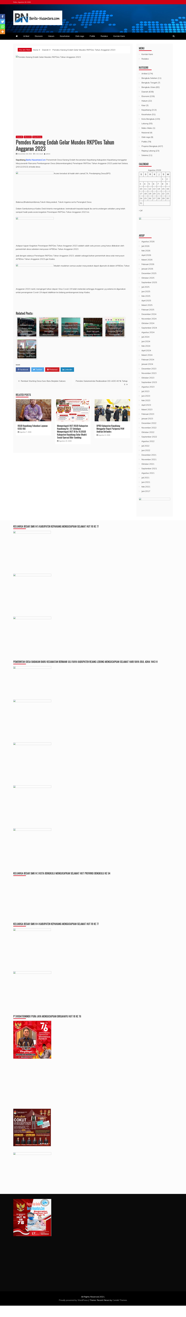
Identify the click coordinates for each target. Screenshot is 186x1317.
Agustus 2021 (147, 473)
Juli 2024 (145, 337)
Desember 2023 (148, 368)
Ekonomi (39, 36)
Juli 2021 (145, 477)
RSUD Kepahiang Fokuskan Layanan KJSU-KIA (33, 427)
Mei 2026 (145, 250)
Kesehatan (65, 36)
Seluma (144, 155)
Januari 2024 (147, 364)
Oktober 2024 (147, 323)
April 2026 (146, 255)
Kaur (143, 105)
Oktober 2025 (147, 278)
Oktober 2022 (147, 432)
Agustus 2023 (147, 386)
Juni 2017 (145, 491)
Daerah (19, 137)
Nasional (145, 132)
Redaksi (104, 36)
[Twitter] (2, 21)
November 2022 (149, 427)
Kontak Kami (119, 36)
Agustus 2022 (147, 441)
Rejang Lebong (148, 150)
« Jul (140, 210)
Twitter (38, 369)
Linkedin (68, 369)
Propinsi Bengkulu (149, 146)
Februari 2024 (147, 359)
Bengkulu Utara (148, 87)
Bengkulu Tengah (149, 82)
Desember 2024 (148, 314)
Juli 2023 (145, 391)
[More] (2, 31)
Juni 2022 (145, 450)
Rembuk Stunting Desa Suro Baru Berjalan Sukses (43, 381)
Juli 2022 (145, 446)
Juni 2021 (145, 482)
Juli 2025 (145, 287)
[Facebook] (2, 16)
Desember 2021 (148, 455)
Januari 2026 (147, 268)
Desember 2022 (148, 423)
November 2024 (149, 318)
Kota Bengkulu (147, 119)
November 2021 (149, 459)
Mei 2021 (145, 486)
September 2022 (149, 436)
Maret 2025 (146, 305)
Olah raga (79, 36)
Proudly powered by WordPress (73, 1297)
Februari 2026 (147, 264)
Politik (92, 36)
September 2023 (149, 382)
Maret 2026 (146, 259)
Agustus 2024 (147, 332)
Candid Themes (120, 1297)
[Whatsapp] (2, 26)
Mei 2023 (145, 400)
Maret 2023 (146, 409)
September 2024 (149, 327)
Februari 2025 (147, 309)
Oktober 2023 (147, 377)
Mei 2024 (145, 346)
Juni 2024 (145, 341)
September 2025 (149, 282)
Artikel (26, 36)
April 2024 (146, 350)
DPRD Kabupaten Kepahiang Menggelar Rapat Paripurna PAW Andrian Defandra (110, 428)
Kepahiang (37, 137)
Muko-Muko (146, 128)
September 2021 (149, 468)
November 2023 (149, 373)
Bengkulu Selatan (149, 78)
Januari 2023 (147, 418)
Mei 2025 (145, 296)
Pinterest (53, 369)
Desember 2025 (148, 273)
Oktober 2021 (147, 464)
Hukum (51, 36)
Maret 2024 (146, 355)
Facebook (23, 369)
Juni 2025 (145, 291)
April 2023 (146, 405)
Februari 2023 (147, 414)
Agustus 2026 (147, 241)
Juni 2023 (145, 396)
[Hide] (1, 37)
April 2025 (146, 300)
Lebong (144, 123)
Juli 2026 (145, 246)
